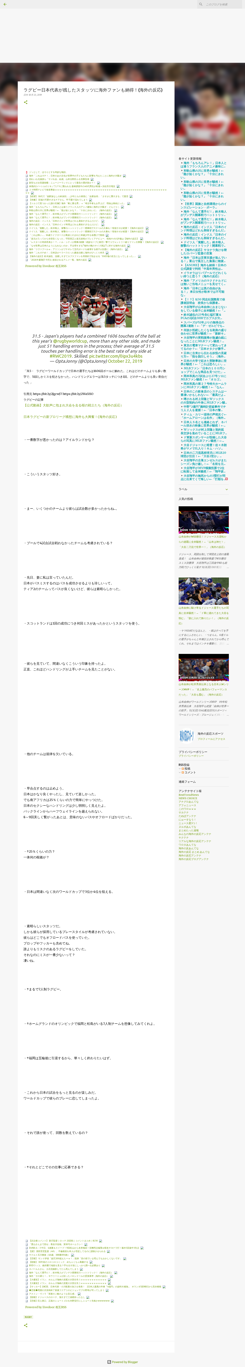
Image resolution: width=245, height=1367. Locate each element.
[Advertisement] (107, 25)
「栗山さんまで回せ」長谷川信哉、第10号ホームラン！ (56, 1244)
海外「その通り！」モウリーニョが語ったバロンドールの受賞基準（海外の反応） (69, 1276)
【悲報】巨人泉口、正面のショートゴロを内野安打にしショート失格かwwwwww (69, 1300)
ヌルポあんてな (187, 826)
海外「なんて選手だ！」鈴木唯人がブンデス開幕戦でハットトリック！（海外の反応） (71, 214)
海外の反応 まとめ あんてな (194, 852)
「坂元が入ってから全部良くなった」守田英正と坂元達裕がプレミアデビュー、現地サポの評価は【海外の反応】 (84, 238)
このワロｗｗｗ (187, 808)
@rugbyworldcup (70, 341)
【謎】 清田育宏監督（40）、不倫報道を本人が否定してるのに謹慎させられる (67, 1251)
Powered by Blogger (124, 1362)
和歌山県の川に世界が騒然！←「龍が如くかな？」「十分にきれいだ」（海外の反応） (71, 210)
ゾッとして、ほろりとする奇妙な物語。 (48, 172)
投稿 (187, 768)
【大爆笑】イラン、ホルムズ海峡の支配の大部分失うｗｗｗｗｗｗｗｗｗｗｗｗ (68, 1279)
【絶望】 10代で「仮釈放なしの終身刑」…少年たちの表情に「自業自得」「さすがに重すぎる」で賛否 (78, 196)
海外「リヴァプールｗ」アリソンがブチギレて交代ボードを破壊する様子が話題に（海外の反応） (76, 249)
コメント (190, 772)
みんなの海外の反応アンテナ (195, 834)
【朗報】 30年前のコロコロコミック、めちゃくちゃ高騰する (58, 1262)
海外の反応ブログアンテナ (194, 859)
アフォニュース (187, 805)
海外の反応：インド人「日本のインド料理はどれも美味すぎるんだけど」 (64, 221)
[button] (25, 102)
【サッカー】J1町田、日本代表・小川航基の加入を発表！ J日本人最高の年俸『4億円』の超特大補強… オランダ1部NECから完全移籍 (95, 1286)
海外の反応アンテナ (190, 855)
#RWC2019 (61, 356)
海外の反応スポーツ (210, 733)
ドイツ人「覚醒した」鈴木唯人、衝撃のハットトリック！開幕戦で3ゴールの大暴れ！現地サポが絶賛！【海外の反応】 (86, 228)
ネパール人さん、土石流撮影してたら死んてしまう (54, 1269)
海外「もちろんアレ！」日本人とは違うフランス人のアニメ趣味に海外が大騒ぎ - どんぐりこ (74, 207)
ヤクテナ (184, 837)
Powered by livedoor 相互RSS (45, 266)
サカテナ (184, 812)
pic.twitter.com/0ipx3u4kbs (115, 356)
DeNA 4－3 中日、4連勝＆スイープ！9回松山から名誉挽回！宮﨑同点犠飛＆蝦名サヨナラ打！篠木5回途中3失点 (84, 1247)
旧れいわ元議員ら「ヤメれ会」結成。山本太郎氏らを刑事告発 (59, 179)
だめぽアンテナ (187, 816)
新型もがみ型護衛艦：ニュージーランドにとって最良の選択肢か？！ (62, 182)
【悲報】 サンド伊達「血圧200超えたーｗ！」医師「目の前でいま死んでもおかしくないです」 (75, 1258)
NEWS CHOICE (188, 798)
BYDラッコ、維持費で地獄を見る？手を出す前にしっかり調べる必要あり (64, 1265)
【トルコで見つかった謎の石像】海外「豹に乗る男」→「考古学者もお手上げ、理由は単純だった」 (77, 203)
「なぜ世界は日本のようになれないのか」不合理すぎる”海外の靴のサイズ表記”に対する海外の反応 (77, 245)
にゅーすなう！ (187, 819)
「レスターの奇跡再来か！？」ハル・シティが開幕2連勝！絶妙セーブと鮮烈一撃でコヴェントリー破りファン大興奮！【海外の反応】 (94, 242)
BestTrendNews (189, 794)
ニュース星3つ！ (188, 823)
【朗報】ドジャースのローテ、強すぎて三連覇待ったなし (57, 1297)
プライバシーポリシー (191, 755)
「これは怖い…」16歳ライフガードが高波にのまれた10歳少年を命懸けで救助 (66, 235)
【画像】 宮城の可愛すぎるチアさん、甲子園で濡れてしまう (58, 199)
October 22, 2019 (125, 361)
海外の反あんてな (189, 848)
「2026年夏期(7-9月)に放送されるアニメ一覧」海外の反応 (58, 259)
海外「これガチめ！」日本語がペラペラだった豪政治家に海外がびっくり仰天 (66, 252)
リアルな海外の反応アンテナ (195, 841)
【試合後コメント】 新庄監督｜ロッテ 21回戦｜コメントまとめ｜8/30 (63, 1240)
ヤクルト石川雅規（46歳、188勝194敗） (49, 1254)
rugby (28, 1317)
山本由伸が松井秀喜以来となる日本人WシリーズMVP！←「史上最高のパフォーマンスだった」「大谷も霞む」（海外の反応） (204, 689)
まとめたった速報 (189, 830)
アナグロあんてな (189, 801)
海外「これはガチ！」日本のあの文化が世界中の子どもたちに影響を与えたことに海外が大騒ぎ (75, 175)
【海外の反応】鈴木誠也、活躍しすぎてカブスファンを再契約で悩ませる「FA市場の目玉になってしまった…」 (83, 256)
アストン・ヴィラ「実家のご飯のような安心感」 (52, 1293)
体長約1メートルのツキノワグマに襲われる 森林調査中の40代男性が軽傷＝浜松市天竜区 (72, 186)
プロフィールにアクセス (211, 738)
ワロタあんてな (187, 844)
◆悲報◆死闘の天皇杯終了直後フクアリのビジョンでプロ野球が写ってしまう (66, 1290)
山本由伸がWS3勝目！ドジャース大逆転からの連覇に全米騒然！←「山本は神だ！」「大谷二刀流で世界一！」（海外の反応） (203, 541)
